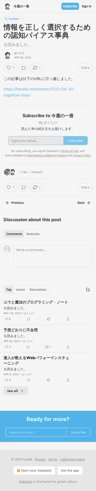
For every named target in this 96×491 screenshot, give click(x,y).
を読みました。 (15, 308)
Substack (26, 481)
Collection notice (72, 459)
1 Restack (36, 172)
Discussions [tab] (37, 290)
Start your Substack (36, 470)
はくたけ (19, 53)
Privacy (40, 459)
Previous (17, 203)
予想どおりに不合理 (21, 330)
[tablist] (23, 233)
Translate (13, 18)
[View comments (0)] (23, 67)
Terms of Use (69, 151)
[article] (48, 310)
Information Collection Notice (46, 155)
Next (81, 203)
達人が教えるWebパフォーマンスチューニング (36, 360)
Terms (52, 459)
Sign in (87, 6)
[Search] (87, 289)
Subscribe (70, 6)
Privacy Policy (82, 155)
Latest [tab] (20, 290)
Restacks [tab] (33, 234)
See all (12, 391)
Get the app (70, 470)
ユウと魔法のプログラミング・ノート (36, 302)
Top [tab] (8, 290)
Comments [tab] (14, 234)
